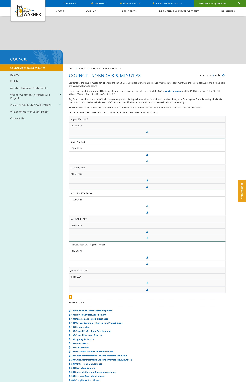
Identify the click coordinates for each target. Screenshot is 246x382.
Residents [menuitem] (129, 11)
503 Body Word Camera (83, 368)
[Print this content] (223, 75)
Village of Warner (28, 11)
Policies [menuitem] (15, 81)
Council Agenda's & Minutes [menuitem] (27, 68)
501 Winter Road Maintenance (86, 363)
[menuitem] (59, 11)
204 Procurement (80, 347)
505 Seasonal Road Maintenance (87, 376)
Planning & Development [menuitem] (179, 11)
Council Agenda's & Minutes (105, 69)
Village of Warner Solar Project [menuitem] (29, 111)
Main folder (76, 302)
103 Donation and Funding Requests (89, 318)
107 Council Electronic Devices (86, 335)
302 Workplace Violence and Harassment (92, 351)
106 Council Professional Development (91, 331)
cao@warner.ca (173, 91)
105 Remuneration (80, 327)
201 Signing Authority (82, 339)
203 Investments (79, 343)
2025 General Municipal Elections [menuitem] (31, 105)
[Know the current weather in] (10, 55)
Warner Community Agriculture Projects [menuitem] (30, 96)
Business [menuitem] (228, 11)
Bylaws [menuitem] (14, 74)
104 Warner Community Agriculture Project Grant (96, 323)
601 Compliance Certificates (85, 380)
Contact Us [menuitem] (17, 118)
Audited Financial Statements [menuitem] (29, 88)
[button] (60, 94)
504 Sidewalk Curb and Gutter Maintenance (93, 372)
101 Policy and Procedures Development (91, 310)
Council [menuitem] (92, 11)
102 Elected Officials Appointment (88, 314)
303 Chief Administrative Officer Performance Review (99, 355)
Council (82, 69)
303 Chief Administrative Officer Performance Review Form (101, 359)
